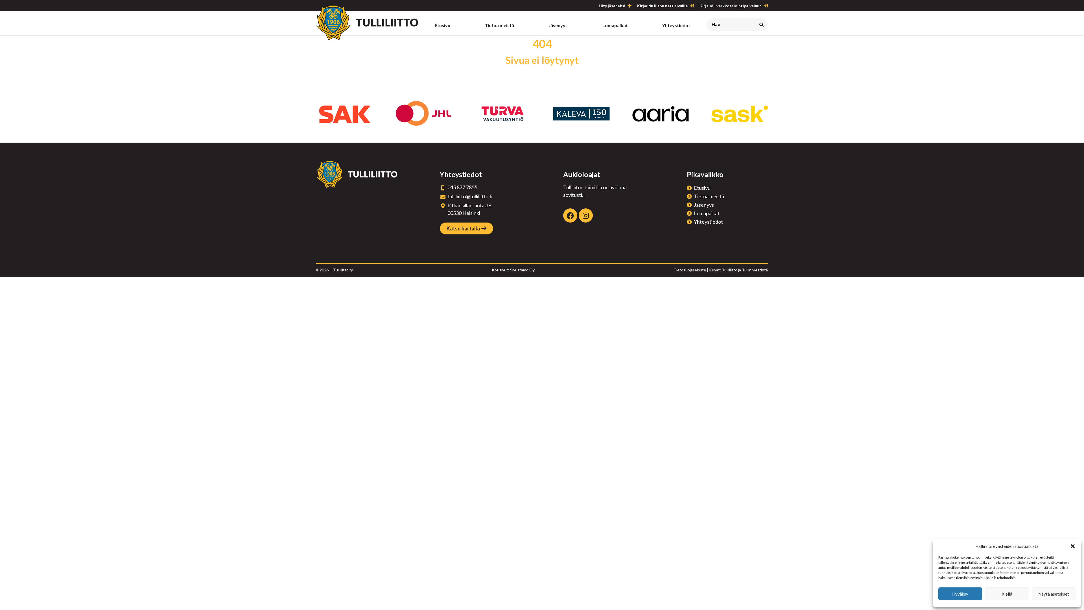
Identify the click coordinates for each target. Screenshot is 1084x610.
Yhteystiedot (708, 222)
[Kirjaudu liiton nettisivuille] (692, 6)
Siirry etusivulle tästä (542, 74)
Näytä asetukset (1053, 593)
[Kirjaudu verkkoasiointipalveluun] (766, 6)
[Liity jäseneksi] (629, 6)
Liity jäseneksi (612, 5)
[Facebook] (570, 215)
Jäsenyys (704, 205)
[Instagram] (586, 215)
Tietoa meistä (709, 196)
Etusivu (702, 188)
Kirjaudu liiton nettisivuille (662, 5)
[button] (1073, 546)
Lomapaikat (707, 213)
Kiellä (1007, 593)
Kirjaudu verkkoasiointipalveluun (731, 5)
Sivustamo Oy (522, 269)
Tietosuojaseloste (690, 269)
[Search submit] (761, 24)
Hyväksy (960, 593)
